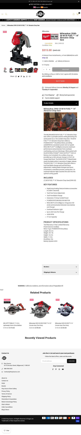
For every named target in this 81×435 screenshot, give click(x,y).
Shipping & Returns (50, 272)
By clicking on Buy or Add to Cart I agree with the (60, 75)
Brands (4, 386)
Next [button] (37, 48)
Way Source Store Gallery (9, 388)
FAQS (3, 383)
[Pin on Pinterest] (21, 76)
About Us (4, 378)
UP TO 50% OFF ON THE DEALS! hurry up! (40, 1)
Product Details (48, 103)
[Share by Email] (29, 76)
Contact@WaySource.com (12, 372)
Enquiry (46, 65)
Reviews (46, 267)
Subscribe (72, 361)
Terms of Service (7, 394)
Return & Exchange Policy (9, 402)
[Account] (73, 14)
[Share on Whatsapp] (27, 76)
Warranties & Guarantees (9, 399)
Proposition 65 (58, 286)
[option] (20, 48)
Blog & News (5, 409)
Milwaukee (45, 31)
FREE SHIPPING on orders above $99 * (41, 4)
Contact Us (5, 380)
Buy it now (60, 81)
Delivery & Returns (63, 61)
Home (3, 25)
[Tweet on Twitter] (18, 76)
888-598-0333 (8, 368)
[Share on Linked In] (24, 76)
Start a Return (6, 404)
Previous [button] (4, 48)
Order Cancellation (7, 407)
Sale (4, 31)
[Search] (6, 14)
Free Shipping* (50, 95)
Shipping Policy (6, 396)
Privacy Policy (6, 391)
